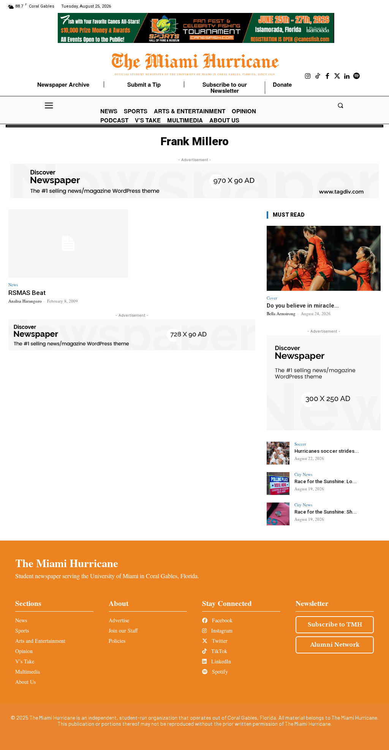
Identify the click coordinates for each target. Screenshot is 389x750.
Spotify (219, 671)
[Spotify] (357, 76)
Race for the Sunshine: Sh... (325, 512)
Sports (22, 630)
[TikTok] (318, 76)
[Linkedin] (347, 76)
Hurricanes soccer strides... (326, 451)
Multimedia (27, 671)
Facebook (221, 620)
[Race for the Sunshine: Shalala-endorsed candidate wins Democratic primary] (278, 514)
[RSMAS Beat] (68, 243)
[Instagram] (308, 76)
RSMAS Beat (27, 293)
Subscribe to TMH (335, 624)
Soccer (300, 444)
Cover (272, 298)
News (13, 284)
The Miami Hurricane (66, 563)
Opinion (24, 651)
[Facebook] (327, 76)
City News (303, 474)
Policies (117, 640)
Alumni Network (334, 644)
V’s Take (24, 661)
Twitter (219, 640)
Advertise (119, 620)
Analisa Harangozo (25, 301)
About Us (25, 681)
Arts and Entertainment (40, 640)
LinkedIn (220, 661)
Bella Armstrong (281, 313)
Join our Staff (123, 630)
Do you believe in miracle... (303, 305)
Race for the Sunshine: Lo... (325, 481)
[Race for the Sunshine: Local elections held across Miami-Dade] (278, 483)
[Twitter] (337, 76)
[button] (340, 105)
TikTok (218, 651)
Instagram (221, 630)
